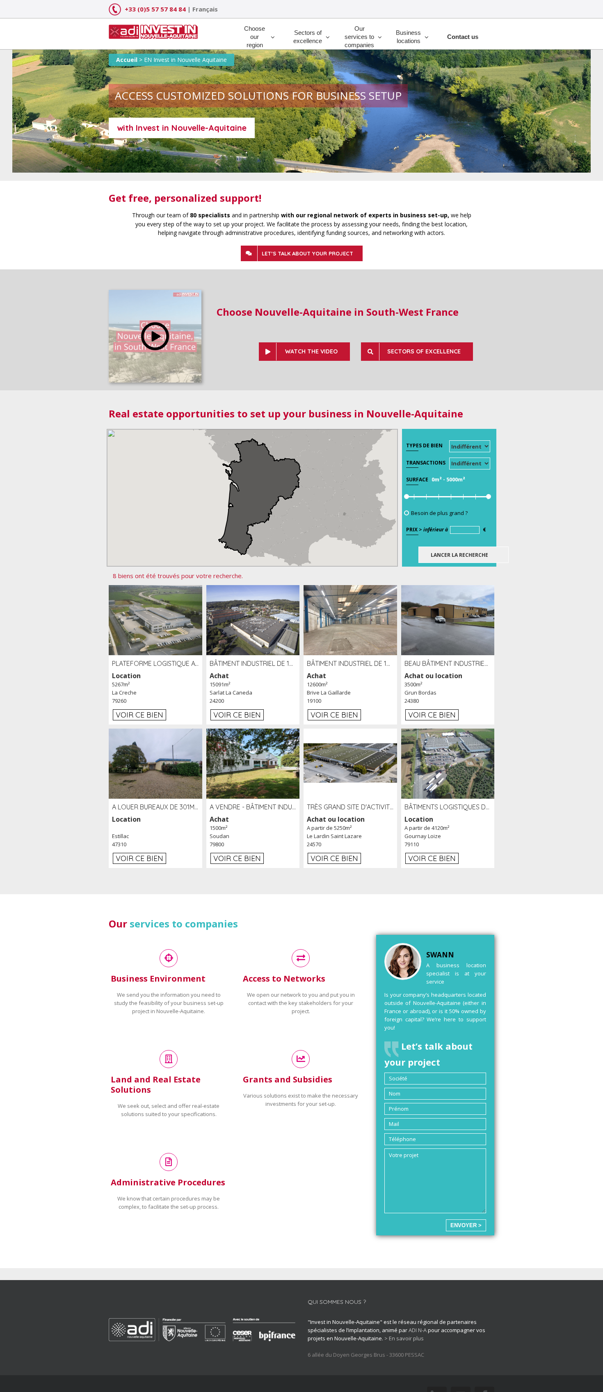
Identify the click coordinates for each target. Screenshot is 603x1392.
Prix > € (446, 529)
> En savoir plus (404, 1338)
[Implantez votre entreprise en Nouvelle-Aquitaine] (153, 28)
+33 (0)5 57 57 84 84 (155, 9)
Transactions (425, 462)
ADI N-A (418, 1330)
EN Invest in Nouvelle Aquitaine (185, 60)
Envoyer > (466, 1225)
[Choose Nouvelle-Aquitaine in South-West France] (155, 294)
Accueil (126, 60)
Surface (417, 479)
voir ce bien (139, 715)
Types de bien (424, 445)
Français (205, 9)
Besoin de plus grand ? (439, 513)
